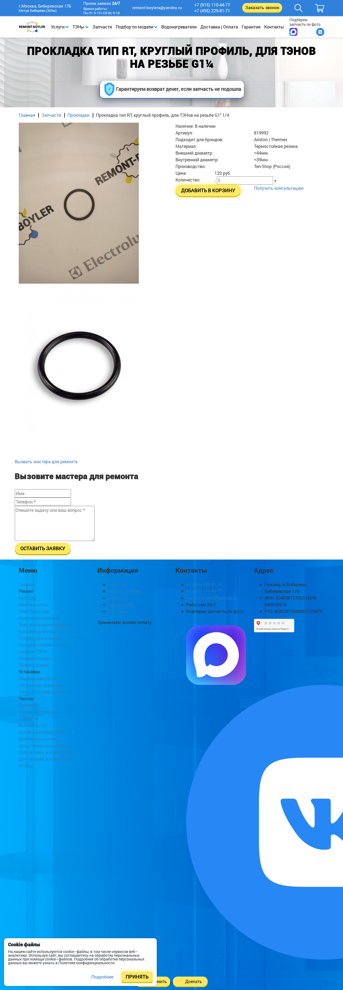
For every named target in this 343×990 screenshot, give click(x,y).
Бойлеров (28, 705)
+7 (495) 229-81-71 (212, 10)
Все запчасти (32, 725)
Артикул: (184, 133)
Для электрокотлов (38, 738)
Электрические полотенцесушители (39, 614)
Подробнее (102, 977)
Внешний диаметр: (194, 153)
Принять (137, 977)
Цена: (181, 173)
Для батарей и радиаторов (46, 759)
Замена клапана (35, 658)
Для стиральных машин (43, 745)
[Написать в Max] (293, 32)
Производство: (191, 166)
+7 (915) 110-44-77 (212, 5)
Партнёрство (121, 604)
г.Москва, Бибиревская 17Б (45, 6)
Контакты (274, 27)
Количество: (188, 179)
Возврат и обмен (125, 591)
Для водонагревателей (42, 732)
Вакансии (117, 598)
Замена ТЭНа (32, 651)
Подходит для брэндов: (199, 139)
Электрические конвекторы (46, 624)
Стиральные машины (40, 638)
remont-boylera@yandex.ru (157, 7)
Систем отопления (37, 712)
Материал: (186, 146)
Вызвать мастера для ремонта (46, 461)
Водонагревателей (37, 678)
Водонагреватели (179, 27)
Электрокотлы (33, 604)
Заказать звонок (262, 7)
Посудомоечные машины (44, 645)
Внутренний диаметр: (197, 159)
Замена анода (33, 665)
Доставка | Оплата (219, 27)
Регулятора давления (40, 685)
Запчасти (102, 27)
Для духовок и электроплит (46, 752)
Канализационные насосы (46, 631)
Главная (27, 115)
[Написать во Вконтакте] (320, 32)
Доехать (193, 981)
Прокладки (79, 115)
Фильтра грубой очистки (43, 692)
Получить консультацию (279, 188)
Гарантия (251, 27)
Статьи (26, 765)
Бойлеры (28, 598)
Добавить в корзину (208, 190)
